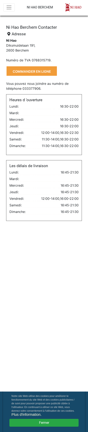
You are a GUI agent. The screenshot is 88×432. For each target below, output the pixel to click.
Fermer (44, 423)
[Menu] (9, 7)
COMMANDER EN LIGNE (32, 71)
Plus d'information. (26, 414)
